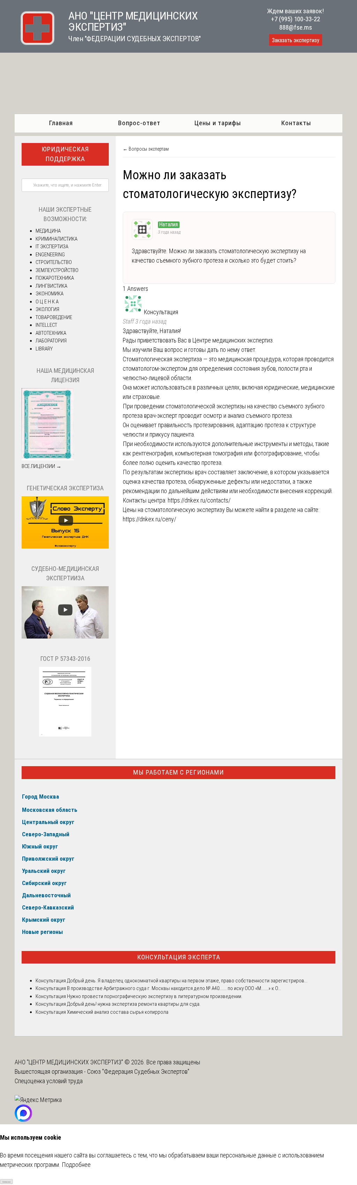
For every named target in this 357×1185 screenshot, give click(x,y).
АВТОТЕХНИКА (51, 333)
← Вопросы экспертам (146, 149)
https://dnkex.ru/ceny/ (149, 519)
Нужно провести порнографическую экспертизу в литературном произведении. (154, 996)
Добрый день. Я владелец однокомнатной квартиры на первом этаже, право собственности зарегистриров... (186, 981)
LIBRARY (44, 349)
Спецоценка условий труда (49, 1081)
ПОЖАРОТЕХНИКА (55, 278)
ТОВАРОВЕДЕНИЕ (54, 317)
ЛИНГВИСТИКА (51, 286)
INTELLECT (46, 325)
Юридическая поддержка (65, 154)
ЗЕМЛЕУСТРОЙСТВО (57, 270)
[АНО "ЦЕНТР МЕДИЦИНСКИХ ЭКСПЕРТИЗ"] (34, 42)
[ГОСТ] (65, 735)
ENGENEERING (50, 254)
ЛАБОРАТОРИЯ (51, 341)
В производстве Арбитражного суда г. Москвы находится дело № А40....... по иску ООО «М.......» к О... (173, 988)
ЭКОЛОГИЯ (47, 309)
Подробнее (76, 1164)
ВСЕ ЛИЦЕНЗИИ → (41, 466)
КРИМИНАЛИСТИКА (56, 239)
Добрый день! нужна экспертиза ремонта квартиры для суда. (134, 1004)
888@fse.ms (295, 27)
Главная (61, 123)
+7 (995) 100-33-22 (295, 19)
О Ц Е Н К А (47, 302)
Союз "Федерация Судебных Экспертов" (138, 1071)
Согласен (6, 1181)
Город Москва (40, 796)
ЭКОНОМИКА (49, 293)
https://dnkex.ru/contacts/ (200, 500)
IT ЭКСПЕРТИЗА (52, 246)
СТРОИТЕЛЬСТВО (54, 262)
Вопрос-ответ (139, 123)
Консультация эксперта (178, 957)
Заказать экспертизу (295, 40)
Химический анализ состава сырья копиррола (117, 1012)
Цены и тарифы (217, 123)
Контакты (296, 123)
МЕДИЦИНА (48, 231)
